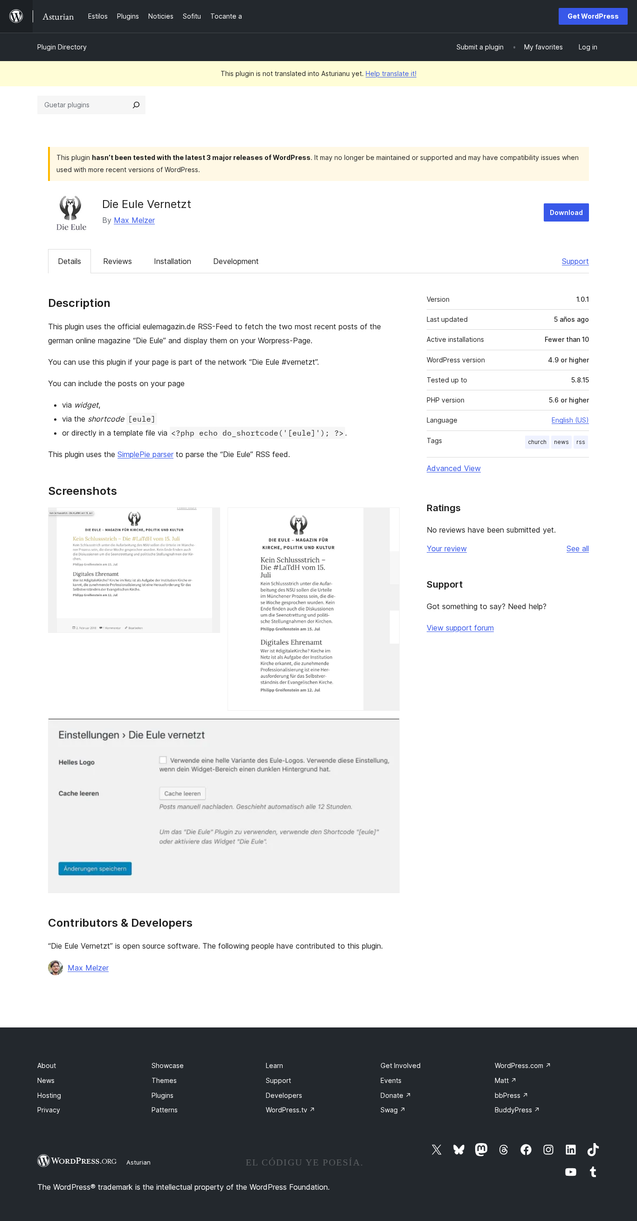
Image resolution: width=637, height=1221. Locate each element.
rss (580, 441)
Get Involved (401, 1065)
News (46, 1080)
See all (578, 548)
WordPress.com (523, 1065)
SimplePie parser (145, 454)
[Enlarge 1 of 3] (207, 520)
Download (566, 212)
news (561, 441)
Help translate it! (391, 73)
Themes (164, 1080)
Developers (284, 1095)
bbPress (511, 1095)
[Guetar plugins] (136, 105)
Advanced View (454, 468)
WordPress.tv (290, 1110)
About (46, 1065)
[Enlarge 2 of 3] (387, 520)
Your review (447, 548)
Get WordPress (593, 16)
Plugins (162, 1095)
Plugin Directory (62, 47)
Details (69, 261)
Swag (393, 1110)
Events (391, 1080)
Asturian (138, 1162)
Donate (396, 1095)
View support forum (460, 627)
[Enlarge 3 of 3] (387, 730)
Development (236, 261)
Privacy (48, 1110)
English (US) (570, 420)
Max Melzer (134, 220)
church (537, 441)
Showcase (168, 1065)
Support (575, 261)
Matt (506, 1080)
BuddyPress (517, 1110)
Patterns (165, 1110)
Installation (172, 261)
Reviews (117, 261)
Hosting (49, 1095)
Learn (274, 1065)
